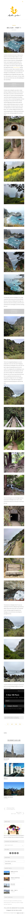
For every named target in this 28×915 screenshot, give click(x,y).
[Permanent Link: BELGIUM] (7, 887)
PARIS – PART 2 (14, 890)
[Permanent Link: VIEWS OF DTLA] (7, 874)
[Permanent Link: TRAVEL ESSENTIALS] (7, 880)
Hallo (6, 778)
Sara (5, 733)
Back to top (20, 913)
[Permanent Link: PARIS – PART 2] (7, 893)
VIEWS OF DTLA (8, 797)
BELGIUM (6, 759)
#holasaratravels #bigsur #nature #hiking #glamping (11, 718)
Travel (14, 25)
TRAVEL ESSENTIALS (15, 877)
